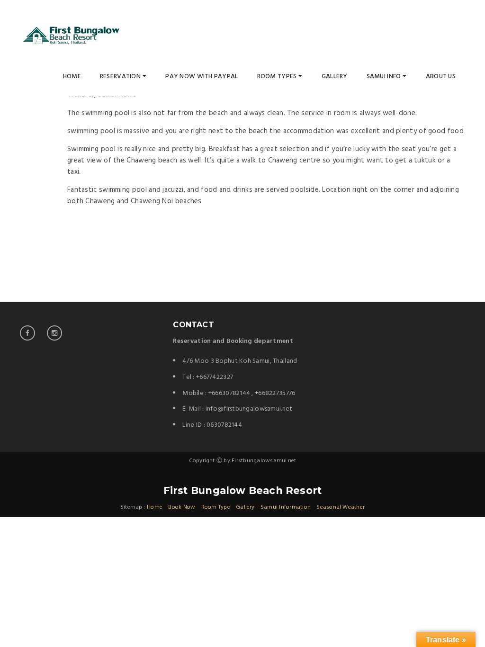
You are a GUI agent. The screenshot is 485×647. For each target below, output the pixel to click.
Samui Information (285, 507)
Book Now (181, 507)
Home (72, 76)
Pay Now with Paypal (201, 76)
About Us (441, 76)
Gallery (335, 76)
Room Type (215, 507)
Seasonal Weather (340, 507)
